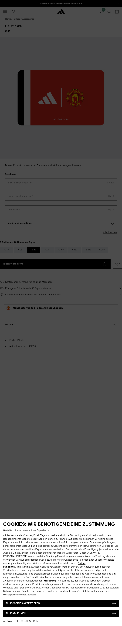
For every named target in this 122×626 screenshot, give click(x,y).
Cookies (81, 563)
